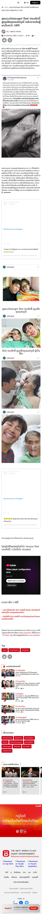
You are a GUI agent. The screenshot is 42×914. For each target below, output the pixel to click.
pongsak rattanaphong (21, 255)
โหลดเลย (33, 908)
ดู (11, 872)
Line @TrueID (34, 635)
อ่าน (6, 7)
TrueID (6, 2)
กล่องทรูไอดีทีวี (24, 877)
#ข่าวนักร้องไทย (14, 650)
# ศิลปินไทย (19, 694)
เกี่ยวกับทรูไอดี (13, 888)
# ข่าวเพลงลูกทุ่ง (20, 717)
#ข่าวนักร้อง (26, 746)
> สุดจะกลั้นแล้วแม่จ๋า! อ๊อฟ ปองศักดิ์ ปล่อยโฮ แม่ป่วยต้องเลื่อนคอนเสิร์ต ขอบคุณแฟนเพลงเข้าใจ (21, 611)
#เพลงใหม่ (17, 746)
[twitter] (27, 903)
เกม (29, 872)
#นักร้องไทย (18, 738)
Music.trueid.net (25, 632)
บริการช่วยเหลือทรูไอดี (21, 882)
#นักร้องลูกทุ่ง (7, 746)
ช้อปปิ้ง (6, 877)
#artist (5, 742)
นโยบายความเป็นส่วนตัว (11, 892)
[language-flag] (25, 2)
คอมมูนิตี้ (35, 877)
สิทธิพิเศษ (17, 872)
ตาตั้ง (35, 872)
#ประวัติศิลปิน (29, 742)
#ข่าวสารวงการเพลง (16, 742)
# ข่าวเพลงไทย (20, 670)
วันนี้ (6, 872)
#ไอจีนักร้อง (25, 650)
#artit (5, 650)
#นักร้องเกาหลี (7, 751)
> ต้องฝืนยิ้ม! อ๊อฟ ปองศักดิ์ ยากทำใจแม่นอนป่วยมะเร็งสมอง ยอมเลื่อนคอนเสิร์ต (21, 617)
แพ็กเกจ (14, 877)
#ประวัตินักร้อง (29, 738)
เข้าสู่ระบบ (35, 2)
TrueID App (8, 635)
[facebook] (21, 903)
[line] (15, 903)
